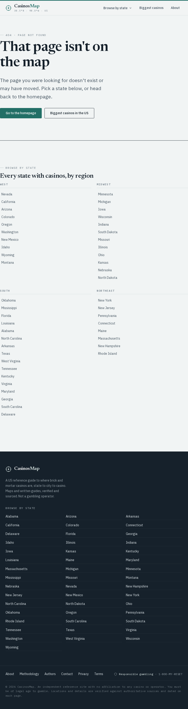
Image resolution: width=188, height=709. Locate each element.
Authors (50, 674)
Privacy (83, 674)
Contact (67, 674)
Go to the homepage (21, 113)
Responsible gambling (136, 674)
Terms (98, 674)
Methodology (29, 674)
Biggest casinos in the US (69, 113)
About (175, 8)
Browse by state (115, 8)
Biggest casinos (151, 8)
